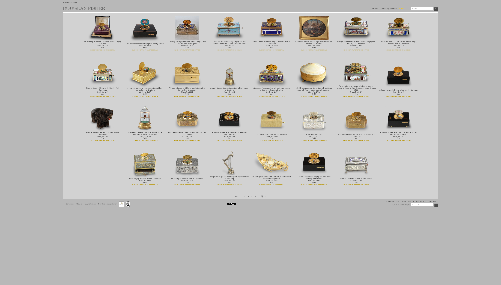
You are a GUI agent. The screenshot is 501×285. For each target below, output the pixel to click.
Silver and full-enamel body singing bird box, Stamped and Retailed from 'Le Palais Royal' (229, 43)
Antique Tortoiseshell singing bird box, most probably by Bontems (313, 178)
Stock (401, 9)
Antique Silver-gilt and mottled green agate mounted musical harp (229, 178)
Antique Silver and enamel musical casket (356, 179)
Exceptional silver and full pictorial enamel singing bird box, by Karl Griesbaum (398, 43)
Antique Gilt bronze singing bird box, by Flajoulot (356, 134)
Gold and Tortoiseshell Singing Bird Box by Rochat (145, 44)
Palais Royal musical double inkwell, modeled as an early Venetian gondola (271, 178)
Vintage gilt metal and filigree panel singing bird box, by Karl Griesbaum (187, 89)
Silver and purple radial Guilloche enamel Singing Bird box (102, 43)
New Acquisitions (389, 9)
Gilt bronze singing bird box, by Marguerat (271, 134)
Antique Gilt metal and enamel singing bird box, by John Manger (187, 133)
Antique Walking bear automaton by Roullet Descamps (102, 133)
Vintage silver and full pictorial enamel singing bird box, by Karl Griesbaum (356, 43)
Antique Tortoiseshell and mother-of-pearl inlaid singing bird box (229, 133)
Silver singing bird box (314, 134)
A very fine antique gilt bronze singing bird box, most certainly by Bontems (145, 89)
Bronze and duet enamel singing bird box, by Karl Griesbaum (271, 43)
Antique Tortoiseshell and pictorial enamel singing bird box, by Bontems (398, 133)
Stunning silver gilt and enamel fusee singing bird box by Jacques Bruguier (187, 43)
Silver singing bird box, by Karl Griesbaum (187, 179)
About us (79, 204)
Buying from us (90, 204)
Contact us (70, 204)
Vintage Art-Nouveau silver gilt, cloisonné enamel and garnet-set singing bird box (271, 89)
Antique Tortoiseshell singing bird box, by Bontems (398, 90)
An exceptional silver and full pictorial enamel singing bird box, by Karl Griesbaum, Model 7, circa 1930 (356, 88)
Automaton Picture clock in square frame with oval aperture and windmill (314, 43)
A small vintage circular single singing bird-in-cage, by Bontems (229, 89)
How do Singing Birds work (107, 204)
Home (375, 9)
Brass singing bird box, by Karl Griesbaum (145, 179)
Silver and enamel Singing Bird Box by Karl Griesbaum (102, 89)
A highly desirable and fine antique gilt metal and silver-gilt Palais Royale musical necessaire (314, 89)
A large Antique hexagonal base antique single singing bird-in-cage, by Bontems (144, 133)
